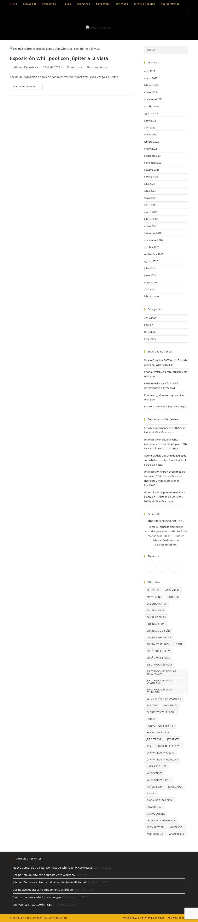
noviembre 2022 (153, 99)
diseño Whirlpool (158, 657)
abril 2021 (149, 205)
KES (149, 746)
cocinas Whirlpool (159, 637)
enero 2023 (150, 92)
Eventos (152, 705)
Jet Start (173, 739)
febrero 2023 (151, 85)
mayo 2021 (150, 198)
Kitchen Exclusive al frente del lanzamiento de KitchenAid (50, 882)
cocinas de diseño (159, 630)
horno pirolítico (158, 732)
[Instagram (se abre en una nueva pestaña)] (165, 11)
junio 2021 (150, 190)
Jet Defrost (154, 739)
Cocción (148, 325)
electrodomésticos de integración (162, 672)
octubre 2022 (151, 106)
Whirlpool (177, 827)
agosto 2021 (151, 177)
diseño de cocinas (159, 651)
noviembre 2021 (153, 162)
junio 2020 (150, 275)
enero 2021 (150, 226)
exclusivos (170, 705)
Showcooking (156, 813)
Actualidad (150, 318)
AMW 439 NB (154, 597)
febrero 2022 (151, 141)
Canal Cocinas (156, 617)
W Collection (155, 827)
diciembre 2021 (152, 155)
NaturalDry (154, 786)
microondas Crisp (158, 780)
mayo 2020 (150, 282)
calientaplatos (157, 603)
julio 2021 (149, 184)
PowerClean (155, 807)
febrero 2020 (151, 296)
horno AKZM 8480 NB (160, 725)
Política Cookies (178, 918)
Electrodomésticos (160, 664)
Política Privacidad (152, 918)
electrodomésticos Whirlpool (160, 691)
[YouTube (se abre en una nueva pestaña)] (175, 11)
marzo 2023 (150, 78)
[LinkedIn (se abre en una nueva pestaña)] (170, 11)
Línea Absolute (156, 766)
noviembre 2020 (153, 240)
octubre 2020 (151, 247)
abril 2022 (149, 127)
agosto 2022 (151, 113)
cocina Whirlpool (158, 644)
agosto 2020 (151, 261)
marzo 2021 (150, 212)
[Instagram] (161, 567)
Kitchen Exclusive (25, 67)
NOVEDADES (175, 786)
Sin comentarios (97, 67)
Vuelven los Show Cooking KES (32, 904)
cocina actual (156, 624)
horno (151, 719)
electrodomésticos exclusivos (160, 681)
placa (150, 793)
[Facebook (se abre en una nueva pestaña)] (159, 11)
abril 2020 (149, 289)
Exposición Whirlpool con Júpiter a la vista (59, 58)
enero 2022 (150, 148)
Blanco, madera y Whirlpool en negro (165, 406)
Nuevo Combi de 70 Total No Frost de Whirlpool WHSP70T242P (53, 867)
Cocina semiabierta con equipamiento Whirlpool (44, 875)
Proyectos (73, 67)
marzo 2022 (150, 134)
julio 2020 (149, 268)
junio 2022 (150, 120)
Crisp (179, 644)
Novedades (150, 332)
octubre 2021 (151, 169)
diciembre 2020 (152, 233)
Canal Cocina (155, 610)
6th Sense (153, 590)
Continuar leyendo (28, 87)
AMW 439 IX (172, 590)
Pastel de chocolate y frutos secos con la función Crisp (163, 480)
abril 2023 (149, 71)
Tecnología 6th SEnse (161, 820)
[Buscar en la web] (184, 12)
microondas (155, 773)
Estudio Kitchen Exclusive (164, 698)
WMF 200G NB (155, 834)
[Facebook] (150, 567)
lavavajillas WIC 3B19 (160, 752)
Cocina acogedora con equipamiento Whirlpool (43, 889)
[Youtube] (173, 567)
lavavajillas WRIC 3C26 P (162, 759)
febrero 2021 (151, 219)
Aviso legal (130, 918)
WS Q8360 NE (177, 834)
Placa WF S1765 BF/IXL (160, 800)
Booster (173, 597)
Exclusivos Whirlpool (161, 712)
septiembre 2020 (153, 254)
